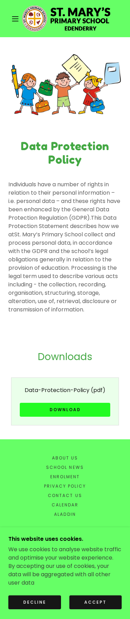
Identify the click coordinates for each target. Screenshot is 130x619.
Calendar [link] (65, 505)
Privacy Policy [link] (65, 486)
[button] (15, 19)
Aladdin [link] (65, 514)
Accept (95, 602)
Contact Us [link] (65, 495)
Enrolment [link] (65, 477)
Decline (34, 602)
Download (65, 410)
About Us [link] (65, 458)
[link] (66, 19)
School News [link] (65, 467)
